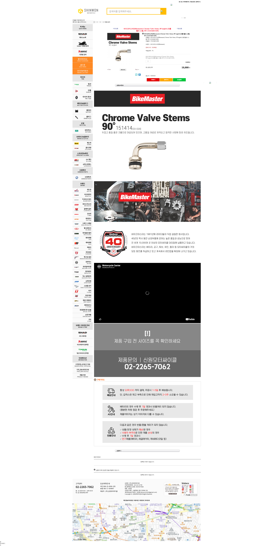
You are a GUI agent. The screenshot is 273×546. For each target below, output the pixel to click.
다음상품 (179, 28)
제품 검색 (107, 22)
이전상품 (115, 28)
